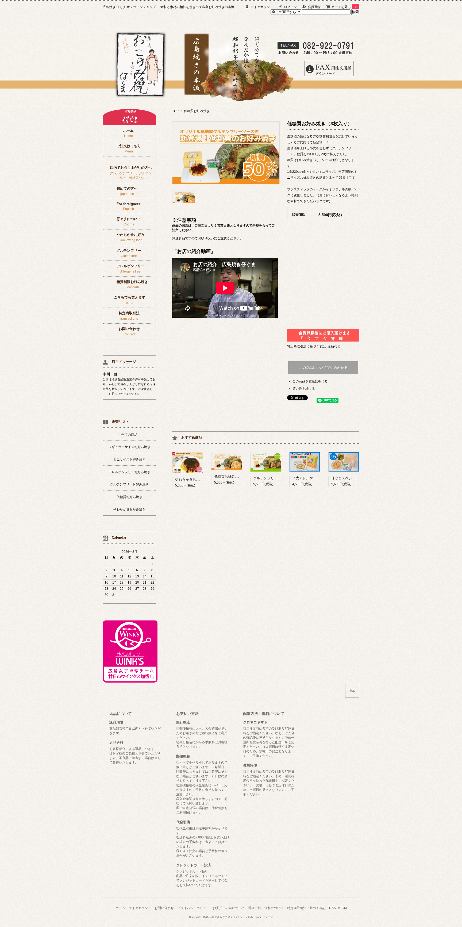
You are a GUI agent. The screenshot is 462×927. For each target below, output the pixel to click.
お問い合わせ (164, 908)
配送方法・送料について (266, 908)
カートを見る (344, 7)
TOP (175, 111)
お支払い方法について (229, 908)
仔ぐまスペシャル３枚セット (353, 478)
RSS (332, 908)
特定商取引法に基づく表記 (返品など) (314, 346)
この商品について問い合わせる (323, 368)
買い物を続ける (303, 388)
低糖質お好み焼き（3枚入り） (237, 476)
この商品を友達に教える (310, 381)
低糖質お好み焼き (197, 111)
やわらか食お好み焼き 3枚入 (198, 479)
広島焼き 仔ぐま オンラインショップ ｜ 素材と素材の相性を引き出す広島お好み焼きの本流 (168, 7)
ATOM (342, 908)
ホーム (120, 908)
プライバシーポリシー (193, 908)
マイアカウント (262, 7)
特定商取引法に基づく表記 (306, 908)
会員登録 (314, 7)
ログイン (290, 7)
